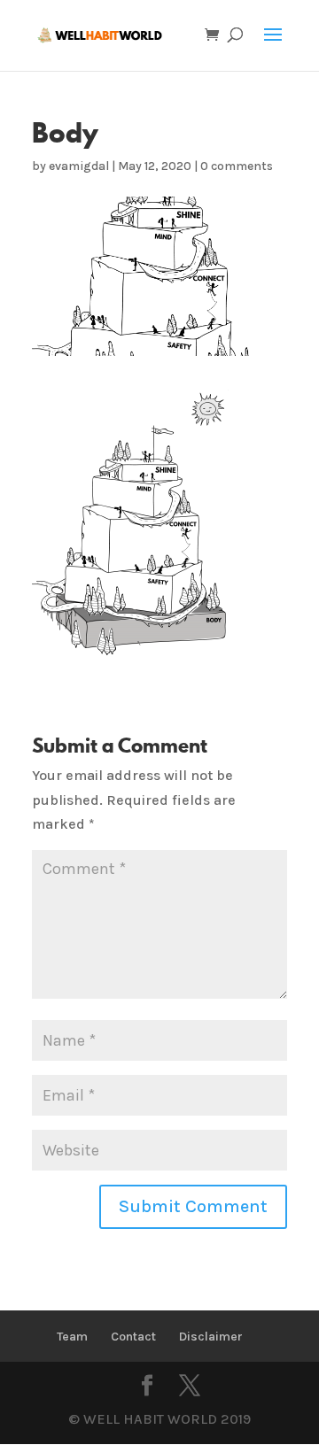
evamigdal (79, 166)
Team (72, 1336)
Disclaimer (211, 1336)
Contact (133, 1336)
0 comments (236, 166)
